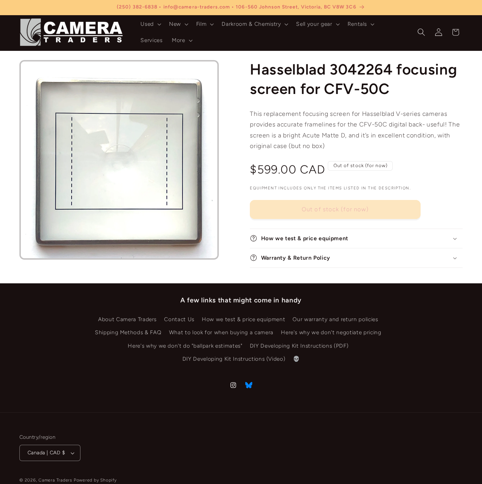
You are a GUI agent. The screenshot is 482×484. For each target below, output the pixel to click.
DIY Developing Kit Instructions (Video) (233, 358)
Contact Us (179, 318)
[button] (150, 24)
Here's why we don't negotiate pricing (331, 332)
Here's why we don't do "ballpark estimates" (185, 345)
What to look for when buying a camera (221, 332)
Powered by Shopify (95, 480)
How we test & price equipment (243, 318)
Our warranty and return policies (335, 318)
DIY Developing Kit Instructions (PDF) (299, 345)
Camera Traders (55, 480)
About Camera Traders (127, 318)
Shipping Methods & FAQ (128, 332)
